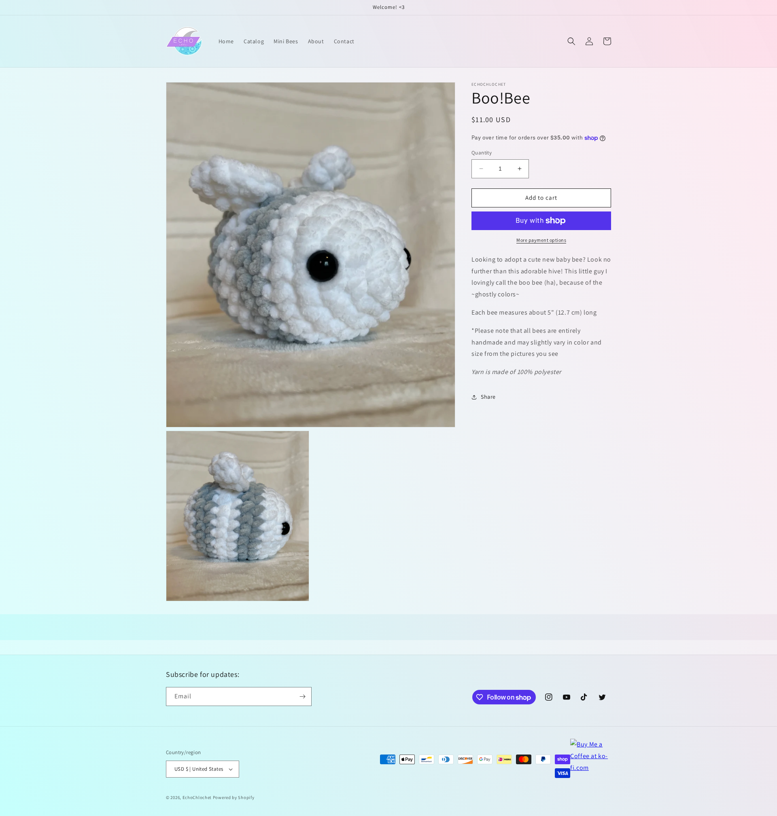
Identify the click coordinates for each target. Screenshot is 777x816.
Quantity (481, 152)
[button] (571, 41)
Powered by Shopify (234, 797)
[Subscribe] (302, 696)
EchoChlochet (197, 797)
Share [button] (488, 396)
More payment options (541, 240)
